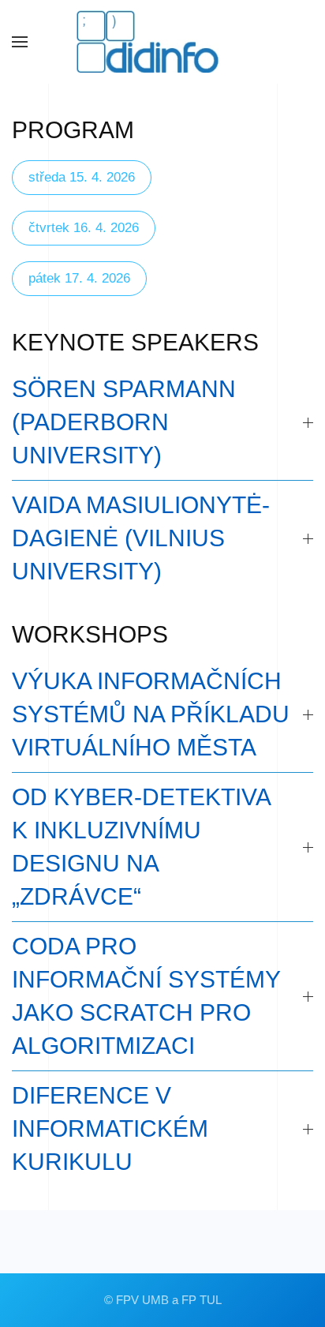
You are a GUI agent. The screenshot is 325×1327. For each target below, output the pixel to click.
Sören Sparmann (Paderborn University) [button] (124, 422)
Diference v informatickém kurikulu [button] (110, 1128)
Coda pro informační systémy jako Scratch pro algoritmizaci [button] (146, 996)
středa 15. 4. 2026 (81, 177)
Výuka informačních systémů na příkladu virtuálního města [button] (151, 714)
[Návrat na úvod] (162, 42)
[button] (20, 42)
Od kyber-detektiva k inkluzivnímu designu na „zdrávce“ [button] (141, 846)
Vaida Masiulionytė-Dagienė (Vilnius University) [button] (141, 538)
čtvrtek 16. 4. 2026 (83, 227)
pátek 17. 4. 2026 (79, 278)
